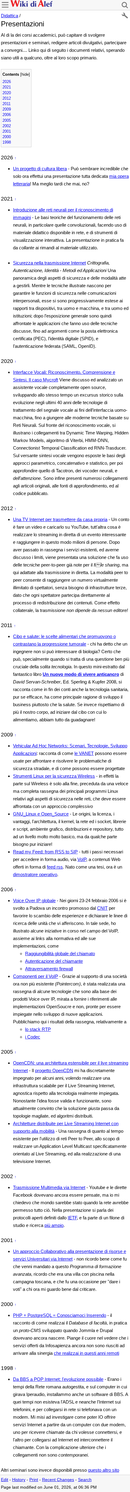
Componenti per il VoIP (35, 976)
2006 (6, 115)
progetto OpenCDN (54, 1070)
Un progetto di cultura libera (40, 168)
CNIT (102, 908)
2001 (6, 131)
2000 (6, 137)
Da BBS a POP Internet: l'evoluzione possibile (58, 1379)
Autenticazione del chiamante (54, 961)
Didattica (9, 15)
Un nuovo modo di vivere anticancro (81, 674)
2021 (6, 87)
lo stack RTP (38, 1029)
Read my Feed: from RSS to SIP (45, 851)
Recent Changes (58, 1479)
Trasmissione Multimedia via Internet (49, 1187)
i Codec (32, 1036)
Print (33, 1479)
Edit (4, 1479)
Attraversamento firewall (49, 968)
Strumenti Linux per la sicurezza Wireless (54, 776)
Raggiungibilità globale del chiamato (60, 953)
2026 (6, 82)
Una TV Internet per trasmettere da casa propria (60, 519)
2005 (6, 120)
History (18, 1479)
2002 (6, 126)
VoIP (81, 859)
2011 (6, 104)
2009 (6, 109)
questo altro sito (103, 1470)
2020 (6, 93)
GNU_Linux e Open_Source (41, 813)
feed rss (55, 866)
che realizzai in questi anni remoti (86, 1353)
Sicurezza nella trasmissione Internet (49, 262)
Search (85, 1479)
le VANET (84, 753)
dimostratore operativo (35, 874)
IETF (72, 1217)
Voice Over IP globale (34, 900)
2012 (6, 98)
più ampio (53, 1225)
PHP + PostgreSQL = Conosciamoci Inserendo (59, 1315)
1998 (6, 142)
